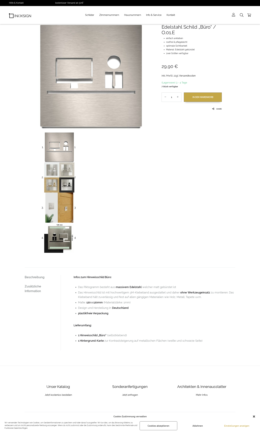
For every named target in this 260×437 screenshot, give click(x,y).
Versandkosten (187, 75)
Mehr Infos (202, 394)
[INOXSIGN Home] (20, 15)
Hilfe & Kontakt (16, 3)
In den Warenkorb (202, 97)
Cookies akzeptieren (158, 425)
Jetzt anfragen (130, 394)
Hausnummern (132, 15)
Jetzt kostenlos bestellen (58, 394)
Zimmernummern (109, 15)
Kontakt (171, 15)
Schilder (89, 15)
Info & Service (153, 15)
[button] (253, 416)
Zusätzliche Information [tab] (33, 289)
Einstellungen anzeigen (236, 425)
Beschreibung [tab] (35, 277)
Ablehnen (197, 425)
